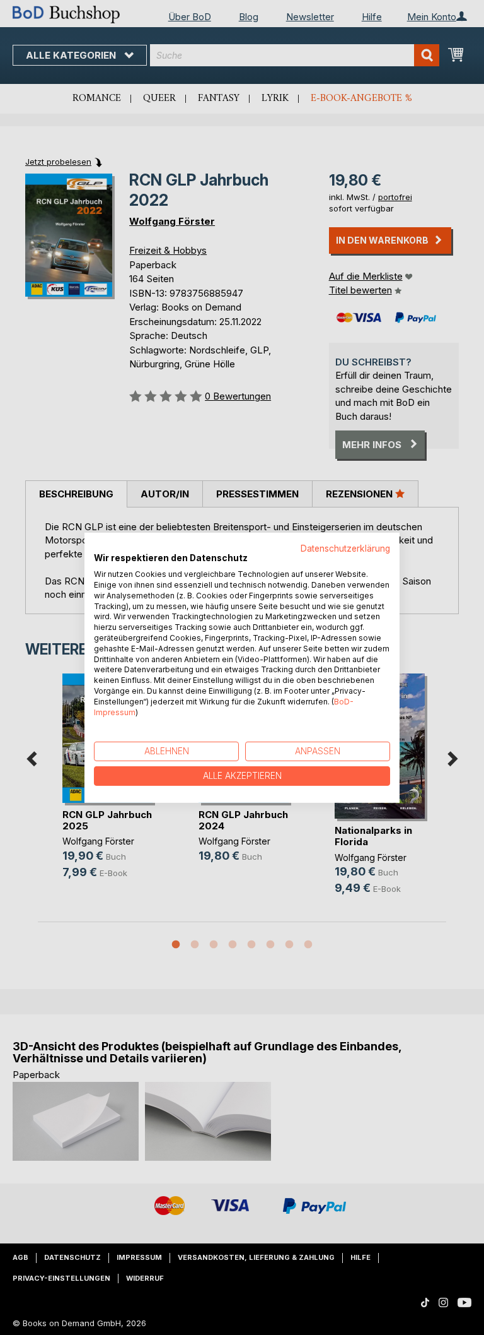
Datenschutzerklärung (345, 548)
